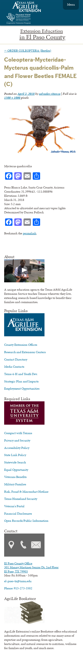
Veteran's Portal (14, 506)
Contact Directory (15, 359)
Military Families (15, 484)
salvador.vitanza (49, 93)
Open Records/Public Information (26, 520)
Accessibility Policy (16, 447)
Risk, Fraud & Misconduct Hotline (26, 491)
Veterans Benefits (15, 476)
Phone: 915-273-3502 (18, 588)
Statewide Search (15, 462)
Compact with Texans (18, 433)
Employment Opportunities (21, 388)
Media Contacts (14, 366)
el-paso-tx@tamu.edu (17, 581)
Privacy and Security (17, 440)
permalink (29, 233)
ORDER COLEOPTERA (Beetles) (27, 50)
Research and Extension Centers (25, 352)
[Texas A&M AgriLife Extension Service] (29, 7)
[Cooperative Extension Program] (31, 19)
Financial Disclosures (18, 513)
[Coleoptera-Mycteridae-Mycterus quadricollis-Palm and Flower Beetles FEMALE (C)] (40, 152)
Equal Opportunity (16, 469)
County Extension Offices (20, 344)
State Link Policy (15, 455)
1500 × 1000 (12, 97)
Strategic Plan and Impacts (21, 381)
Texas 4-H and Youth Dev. (20, 374)
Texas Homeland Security (20, 498)
